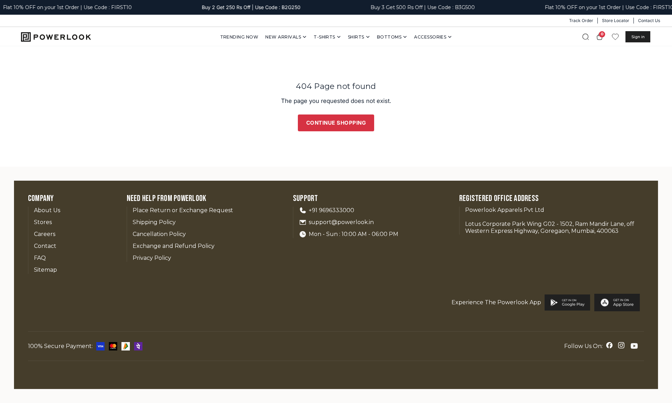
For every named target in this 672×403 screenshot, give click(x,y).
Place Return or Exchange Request (183, 210)
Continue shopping (336, 122)
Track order (581, 20)
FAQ (40, 258)
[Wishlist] (615, 36)
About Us (47, 210)
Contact (45, 246)
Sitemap (45, 269)
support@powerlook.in (341, 222)
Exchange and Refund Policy (174, 246)
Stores (43, 222)
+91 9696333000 (331, 210)
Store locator (615, 20)
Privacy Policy (152, 258)
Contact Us (649, 20)
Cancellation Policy (159, 234)
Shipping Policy (154, 222)
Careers (44, 234)
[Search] (585, 36)
